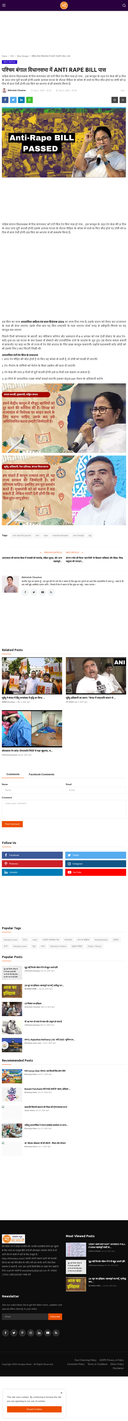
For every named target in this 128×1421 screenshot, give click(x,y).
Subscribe (55, 1316)
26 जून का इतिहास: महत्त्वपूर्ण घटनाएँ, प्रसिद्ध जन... (44, 985)
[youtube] (47, 1332)
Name (5, 784)
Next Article (73, 552)
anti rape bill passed (22, 535)
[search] (124, 5)
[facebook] (5, 1332)
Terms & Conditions (98, 1364)
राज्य (12, 56)
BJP (6, 946)
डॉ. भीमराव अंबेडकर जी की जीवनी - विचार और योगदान (45, 1143)
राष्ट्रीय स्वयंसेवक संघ (51, 940)
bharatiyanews (101, 940)
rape (46, 535)
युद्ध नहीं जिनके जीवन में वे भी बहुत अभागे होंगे (41, 967)
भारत (43, 946)
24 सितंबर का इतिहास (33, 1003)
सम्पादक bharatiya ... (9, 702)
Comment (7, 797)
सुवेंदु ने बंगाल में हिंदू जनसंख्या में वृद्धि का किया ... (23, 697)
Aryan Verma (30, 1110)
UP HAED (70, 702)
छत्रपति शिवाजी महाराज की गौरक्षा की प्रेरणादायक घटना (46, 1107)
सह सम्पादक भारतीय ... (31, 989)
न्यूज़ (33, 946)
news (35, 940)
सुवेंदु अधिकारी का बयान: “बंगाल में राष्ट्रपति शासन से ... (91, 697)
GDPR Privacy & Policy (111, 1360)
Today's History (94, 946)
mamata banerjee (60, 535)
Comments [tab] (13, 774)
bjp (90, 535)
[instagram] (30, 1332)
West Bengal (22, 56)
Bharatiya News (31, 1074)
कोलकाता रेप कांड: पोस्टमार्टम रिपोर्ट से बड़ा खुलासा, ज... (27, 750)
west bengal (78, 535)
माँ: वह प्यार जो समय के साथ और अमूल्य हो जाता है (43, 1021)
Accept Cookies (34, 1409)
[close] (61, 1393)
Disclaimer (118, 1368)
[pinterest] (22, 1332)
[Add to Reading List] (123, 100)
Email (69, 784)
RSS (25, 940)
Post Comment (12, 824)
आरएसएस (68, 940)
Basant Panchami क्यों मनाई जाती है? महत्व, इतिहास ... (48, 1089)
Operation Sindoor (58, 946)
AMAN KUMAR (95, 1251)
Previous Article (53, 552)
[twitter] (13, 1332)
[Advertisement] (64, 199)
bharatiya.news (20, 946)
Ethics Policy (117, 1364)
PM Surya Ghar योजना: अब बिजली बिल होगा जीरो (45, 1071)
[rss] (56, 1332)
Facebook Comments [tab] (41, 774)
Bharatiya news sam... (33, 1043)
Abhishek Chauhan (32, 577)
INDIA (116, 940)
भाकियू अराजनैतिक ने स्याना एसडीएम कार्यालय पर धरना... (46, 1125)
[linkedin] (39, 1332)
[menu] (4, 5)
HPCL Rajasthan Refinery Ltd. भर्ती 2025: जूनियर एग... (50, 1039)
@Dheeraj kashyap (9, 755)
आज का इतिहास (83, 940)
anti (37, 535)
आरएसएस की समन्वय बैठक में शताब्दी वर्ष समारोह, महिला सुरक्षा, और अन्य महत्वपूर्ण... (32, 560)
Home (4, 56)
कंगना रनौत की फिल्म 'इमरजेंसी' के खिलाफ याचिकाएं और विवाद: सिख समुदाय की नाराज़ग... (94, 560)
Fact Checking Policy (85, 1360)
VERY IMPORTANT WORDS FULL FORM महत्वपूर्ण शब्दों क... (107, 1246)
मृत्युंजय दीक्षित (77, 946)
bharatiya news (10, 940)
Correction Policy (76, 1364)
